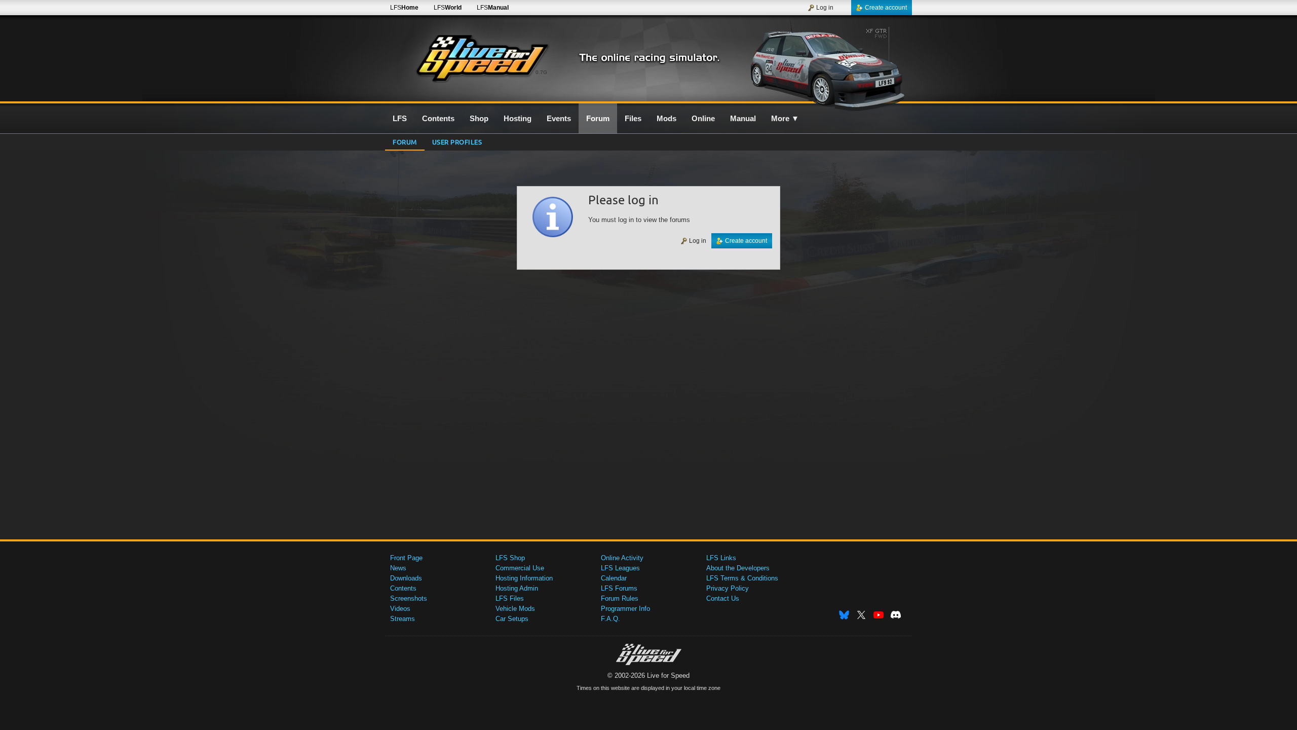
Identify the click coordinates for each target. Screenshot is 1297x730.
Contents (403, 588)
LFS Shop (510, 558)
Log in (824, 7)
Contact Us (722, 598)
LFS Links (721, 558)
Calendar (614, 578)
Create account (886, 7)
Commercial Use (519, 568)
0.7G (541, 72)
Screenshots (408, 598)
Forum (405, 141)
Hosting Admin (516, 588)
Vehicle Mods (515, 608)
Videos (400, 608)
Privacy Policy (727, 588)
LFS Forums (619, 588)
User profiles (457, 141)
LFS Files (509, 598)
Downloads (406, 578)
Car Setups (511, 619)
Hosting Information (524, 578)
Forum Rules (619, 598)
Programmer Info (625, 608)
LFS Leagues (620, 568)
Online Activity (622, 558)
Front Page (406, 558)
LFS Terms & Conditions (742, 578)
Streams (402, 619)
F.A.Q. (610, 619)
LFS (404, 7)
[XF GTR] (825, 64)
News (398, 568)
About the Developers (738, 568)
